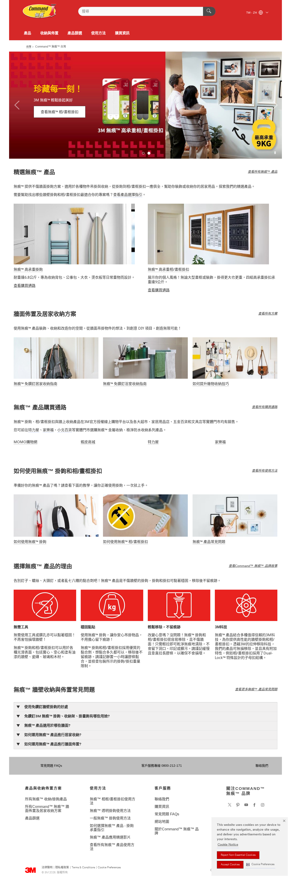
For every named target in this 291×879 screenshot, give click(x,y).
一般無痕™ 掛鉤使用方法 (110, 818)
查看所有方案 (267, 313)
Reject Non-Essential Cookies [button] (238, 855)
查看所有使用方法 (264, 470)
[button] (260, 864)
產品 (27, 33)
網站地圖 (162, 822)
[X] (229, 804)
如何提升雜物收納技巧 (211, 383)
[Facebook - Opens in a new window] (254, 804)
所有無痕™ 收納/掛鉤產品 (46, 799)
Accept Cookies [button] (230, 864)
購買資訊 (122, 33)
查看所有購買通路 (264, 407)
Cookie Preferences (109, 867)
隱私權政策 (62, 867)
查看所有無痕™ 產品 (262, 171)
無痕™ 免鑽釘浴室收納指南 (125, 383)
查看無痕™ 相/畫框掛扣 (59, 111)
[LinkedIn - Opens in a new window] (237, 804)
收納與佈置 (49, 33)
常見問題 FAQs (51, 765)
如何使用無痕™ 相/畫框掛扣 (125, 541)
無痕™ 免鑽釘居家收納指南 (35, 383)
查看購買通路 (24, 285)
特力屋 (33, 429)
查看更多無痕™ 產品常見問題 (256, 689)
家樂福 (48, 429)
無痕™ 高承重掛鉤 (28, 269)
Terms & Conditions (83, 867)
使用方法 (98, 33)
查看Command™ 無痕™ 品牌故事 (253, 566)
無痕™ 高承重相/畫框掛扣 (168, 269)
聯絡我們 (262, 765)
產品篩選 (75, 33)
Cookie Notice (228, 844)
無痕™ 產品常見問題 (209, 541)
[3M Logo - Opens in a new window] (39, 11)
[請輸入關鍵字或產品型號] (209, 11)
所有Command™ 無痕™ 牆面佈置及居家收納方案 (47, 809)
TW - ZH (252, 13)
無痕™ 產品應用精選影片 (110, 837)
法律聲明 (47, 867)
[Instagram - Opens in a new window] (262, 804)
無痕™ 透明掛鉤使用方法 (110, 811)
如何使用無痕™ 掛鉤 (30, 541)
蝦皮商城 (88, 441)
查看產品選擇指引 (127, 194)
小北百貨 (64, 429)
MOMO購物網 (25, 441)
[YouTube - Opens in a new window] (246, 804)
